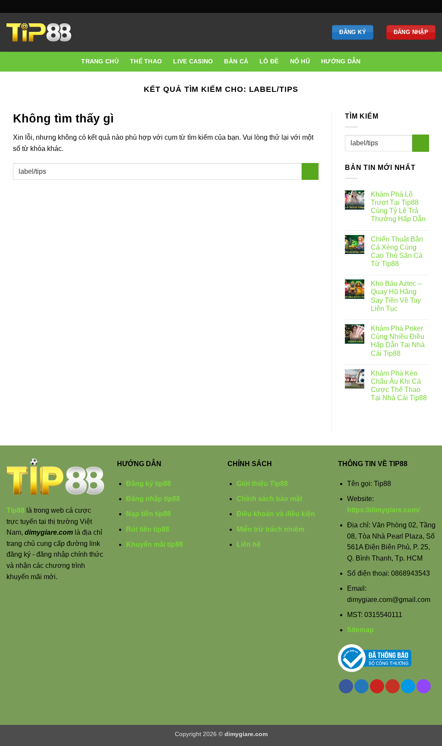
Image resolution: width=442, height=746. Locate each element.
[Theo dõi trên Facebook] (389, 6)
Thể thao (146, 61)
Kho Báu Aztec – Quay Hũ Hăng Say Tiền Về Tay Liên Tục (396, 296)
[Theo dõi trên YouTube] (414, 6)
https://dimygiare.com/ (383, 510)
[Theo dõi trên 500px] (423, 6)
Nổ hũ (300, 61)
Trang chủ (100, 61)
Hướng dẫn (341, 61)
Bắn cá (236, 61)
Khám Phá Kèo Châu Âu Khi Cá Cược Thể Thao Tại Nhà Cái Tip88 (399, 386)
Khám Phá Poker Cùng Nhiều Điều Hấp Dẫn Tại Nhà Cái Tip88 (398, 341)
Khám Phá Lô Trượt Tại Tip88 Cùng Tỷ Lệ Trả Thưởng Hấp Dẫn (398, 207)
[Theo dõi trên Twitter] (398, 6)
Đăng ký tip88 (148, 483)
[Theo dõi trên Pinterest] (406, 6)
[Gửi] (310, 171)
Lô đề (268, 61)
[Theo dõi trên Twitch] (431, 6)
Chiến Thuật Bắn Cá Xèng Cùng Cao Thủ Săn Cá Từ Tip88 (397, 251)
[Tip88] (38, 32)
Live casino (193, 61)
